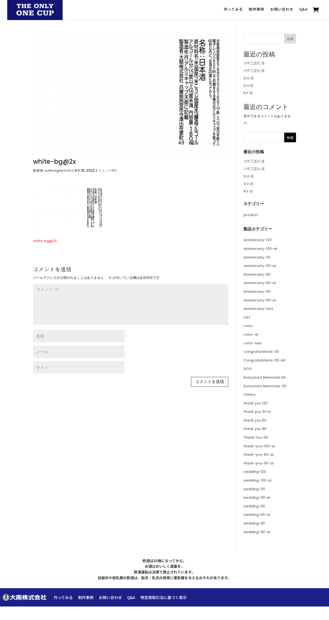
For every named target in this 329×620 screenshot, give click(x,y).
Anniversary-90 (256, 291)
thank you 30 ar (257, 411)
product (250, 214)
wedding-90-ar (257, 532)
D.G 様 (248, 78)
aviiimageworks (58, 170)
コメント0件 (107, 170)
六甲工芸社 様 (254, 63)
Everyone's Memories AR (264, 377)
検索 (290, 38)
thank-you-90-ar (258, 463)
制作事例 (256, 9)
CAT (247, 317)
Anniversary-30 (256, 257)
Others (249, 394)
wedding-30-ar (257, 497)
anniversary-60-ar (259, 282)
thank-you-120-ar (259, 446)
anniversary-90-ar (259, 300)
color (248, 325)
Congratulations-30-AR (264, 360)
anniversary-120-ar (260, 248)
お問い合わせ (281, 9)
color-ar (251, 334)
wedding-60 (254, 506)
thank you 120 (255, 403)
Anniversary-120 (257, 240)
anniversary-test (258, 308)
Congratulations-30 (261, 351)
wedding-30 (254, 489)
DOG (247, 368)
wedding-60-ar (257, 514)
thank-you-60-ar (258, 454)
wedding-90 (254, 523)
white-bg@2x (45, 240)
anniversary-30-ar (259, 265)
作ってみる (233, 9)
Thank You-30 (255, 437)
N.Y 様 (248, 92)
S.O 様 (248, 85)
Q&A (303, 9)
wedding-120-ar (257, 480)
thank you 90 (254, 428)
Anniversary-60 (256, 274)
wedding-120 (254, 471)
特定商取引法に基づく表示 (163, 597)
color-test (252, 343)
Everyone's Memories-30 (264, 386)
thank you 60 (254, 420)
